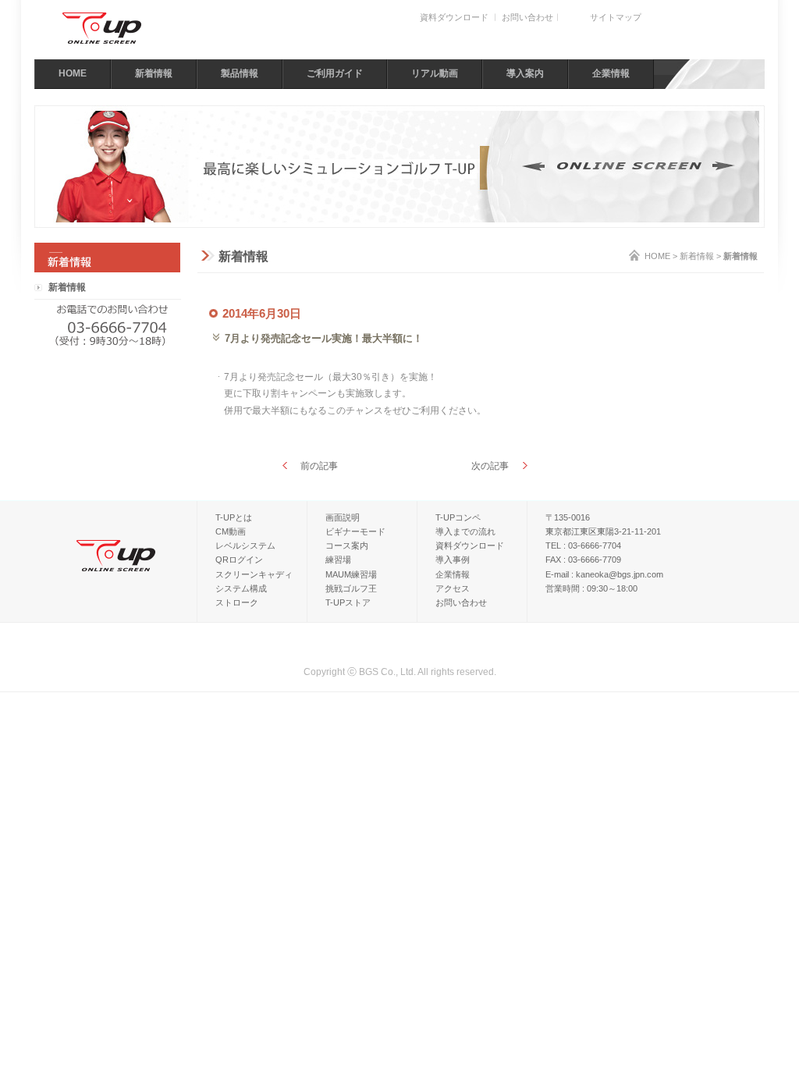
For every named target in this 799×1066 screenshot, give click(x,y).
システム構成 (241, 588)
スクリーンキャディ (254, 574)
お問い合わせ (527, 17)
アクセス (452, 588)
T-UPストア (348, 602)
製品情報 (239, 73)
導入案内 (525, 73)
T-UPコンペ (458, 517)
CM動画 (230, 531)
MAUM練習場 (351, 574)
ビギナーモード (355, 531)
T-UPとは (233, 517)
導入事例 (452, 559)
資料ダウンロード (454, 17)
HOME (73, 73)
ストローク (236, 602)
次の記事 (490, 465)
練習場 (338, 559)
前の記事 (319, 465)
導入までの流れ (465, 531)
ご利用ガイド (335, 73)
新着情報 (153, 73)
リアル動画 (434, 73)
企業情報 (611, 73)
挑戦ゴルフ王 (351, 588)
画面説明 (342, 517)
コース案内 (346, 545)
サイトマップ (615, 17)
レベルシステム (245, 545)
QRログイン (239, 559)
